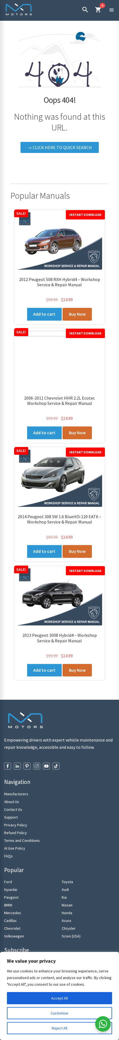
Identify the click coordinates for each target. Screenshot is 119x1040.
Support (11, 817)
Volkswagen (14, 936)
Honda (67, 912)
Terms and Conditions (22, 840)
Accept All (59, 998)
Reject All (59, 1028)
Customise (59, 1013)
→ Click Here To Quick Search (59, 147)
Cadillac (10, 920)
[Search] (85, 10)
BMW (8, 905)
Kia (64, 897)
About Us (11, 801)
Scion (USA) (71, 936)
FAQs (8, 856)
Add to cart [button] (44, 314)
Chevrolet (12, 928)
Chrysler (69, 928)
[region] (59, 996)
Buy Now (77, 314)
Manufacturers (16, 793)
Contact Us (13, 809)
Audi (65, 889)
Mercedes (12, 912)
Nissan (67, 905)
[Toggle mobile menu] (111, 10)
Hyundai (10, 889)
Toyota (67, 881)
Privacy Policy (15, 824)
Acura (66, 920)
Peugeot (11, 897)
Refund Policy (15, 832)
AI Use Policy (14, 848)
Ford (8, 881)
